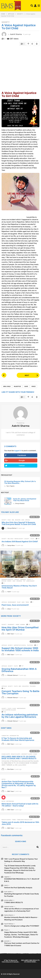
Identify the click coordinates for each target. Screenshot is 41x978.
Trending (23, 579)
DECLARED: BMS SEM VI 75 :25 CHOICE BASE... (30, 961)
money (9, 581)
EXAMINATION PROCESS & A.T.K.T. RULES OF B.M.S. (21, 880)
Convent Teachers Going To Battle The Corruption (20, 692)
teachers (33, 686)
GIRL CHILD (6, 386)
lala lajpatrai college (9, 710)
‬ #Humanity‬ (10, 624)
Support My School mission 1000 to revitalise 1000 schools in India (20, 649)
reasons (17, 519)
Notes (3, 779)
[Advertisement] (20, 68)
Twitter (22, 466)
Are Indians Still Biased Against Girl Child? (20, 541)
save (26, 386)
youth (32, 538)
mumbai (22, 624)
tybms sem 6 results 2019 (24, 819)
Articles (4, 602)
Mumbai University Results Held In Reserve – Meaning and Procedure (21, 918)
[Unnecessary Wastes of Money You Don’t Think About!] (20, 564)
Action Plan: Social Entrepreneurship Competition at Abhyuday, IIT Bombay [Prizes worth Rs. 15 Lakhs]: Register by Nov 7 (19, 784)
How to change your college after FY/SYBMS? (21, 926)
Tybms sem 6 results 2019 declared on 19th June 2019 (20, 823)
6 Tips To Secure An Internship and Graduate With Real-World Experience (18, 739)
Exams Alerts (6, 754)
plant (19, 602)
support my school (20, 645)
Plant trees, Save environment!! (15, 605)
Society (6, 22)
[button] (32, 6)
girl (13, 519)
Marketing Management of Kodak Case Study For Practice (21, 895)
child (9, 519)
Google (22, 460)
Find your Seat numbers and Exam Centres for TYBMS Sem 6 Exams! (21, 944)
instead (4, 581)
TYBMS (14, 819)
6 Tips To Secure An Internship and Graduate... (11, 961)
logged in (17, 451)
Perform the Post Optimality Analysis (18, 888)
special (27, 519)
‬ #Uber (17, 624)
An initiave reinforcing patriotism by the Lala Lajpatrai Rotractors (20, 715)
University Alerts (26, 754)
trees (27, 602)
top (24, 581)
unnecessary (30, 581)
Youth (29, 579)
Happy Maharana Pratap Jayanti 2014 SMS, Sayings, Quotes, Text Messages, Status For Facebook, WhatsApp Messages (21, 934)
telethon (30, 645)
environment (12, 602)
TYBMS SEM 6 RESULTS (13, 902)
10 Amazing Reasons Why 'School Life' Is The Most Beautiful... (20, 482)
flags (14, 708)
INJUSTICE (17, 386)
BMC (20, 686)
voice (33, 386)
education (25, 686)
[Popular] (3, 797)
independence (21, 708)
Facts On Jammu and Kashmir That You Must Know (24, 499)
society (26, 538)
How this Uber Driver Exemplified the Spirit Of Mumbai (20, 628)
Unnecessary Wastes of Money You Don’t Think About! (19, 587)
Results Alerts (15, 754)
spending (19, 581)
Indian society (18, 538)
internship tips (14, 735)
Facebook (22, 455)
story (35, 754)
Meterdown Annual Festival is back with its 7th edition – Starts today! (20, 805)
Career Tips (5, 735)
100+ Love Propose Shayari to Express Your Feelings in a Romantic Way (21, 860)
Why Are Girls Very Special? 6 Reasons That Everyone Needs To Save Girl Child (19, 523)
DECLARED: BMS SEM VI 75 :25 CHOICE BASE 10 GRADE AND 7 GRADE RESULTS (19, 758)
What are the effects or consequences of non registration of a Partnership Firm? (21, 910)
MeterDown (10, 801)
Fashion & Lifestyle (7, 579)
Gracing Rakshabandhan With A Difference (19, 670)
